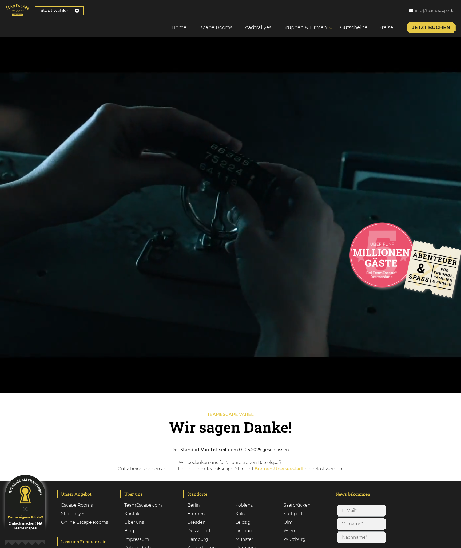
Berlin (193, 505)
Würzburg (294, 539)
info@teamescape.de (434, 10)
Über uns (134, 522)
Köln (240, 513)
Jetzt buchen (431, 27)
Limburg (244, 530)
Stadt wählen (55, 10)
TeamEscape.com (143, 505)
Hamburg (197, 539)
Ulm (288, 522)
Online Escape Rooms (84, 522)
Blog (129, 530)
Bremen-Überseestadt (279, 468)
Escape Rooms (215, 27)
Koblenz (244, 505)
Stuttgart (293, 513)
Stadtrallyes (257, 27)
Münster (244, 539)
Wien (289, 530)
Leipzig (243, 522)
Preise (385, 27)
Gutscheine (354, 27)
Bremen (196, 513)
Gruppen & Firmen (304, 27)
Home (179, 27)
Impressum (136, 539)
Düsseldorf (198, 530)
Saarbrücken (297, 505)
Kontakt (132, 513)
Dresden (196, 522)
